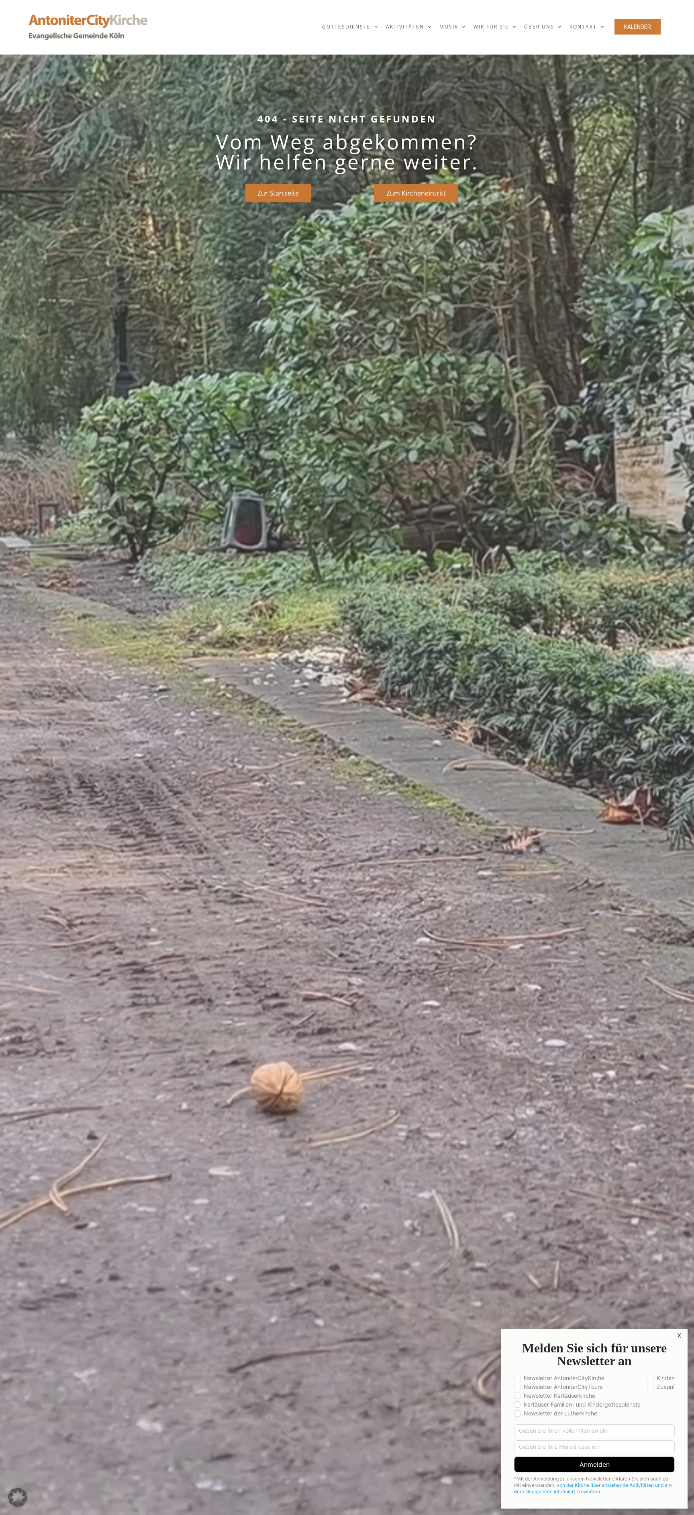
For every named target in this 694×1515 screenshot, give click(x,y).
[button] (17, 1497)
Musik (448, 26)
